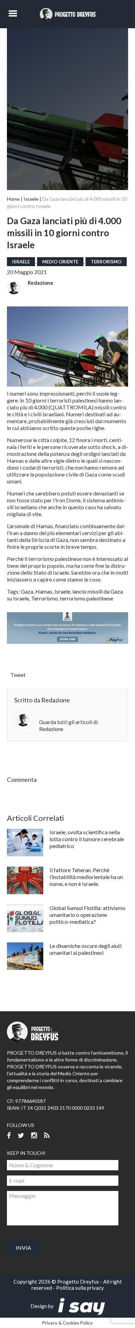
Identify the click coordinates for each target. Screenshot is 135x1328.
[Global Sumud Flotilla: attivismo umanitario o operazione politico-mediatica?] (25, 918)
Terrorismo (106, 261)
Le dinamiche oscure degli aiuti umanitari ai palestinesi (86, 949)
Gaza (27, 591)
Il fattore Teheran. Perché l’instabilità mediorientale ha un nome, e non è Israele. (86, 877)
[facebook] (9, 1135)
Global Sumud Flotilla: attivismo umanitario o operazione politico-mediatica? (87, 914)
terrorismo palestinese (86, 598)
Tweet (18, 674)
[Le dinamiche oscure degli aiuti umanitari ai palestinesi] (25, 956)
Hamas (43, 591)
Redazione (40, 283)
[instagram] (34, 1135)
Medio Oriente (60, 261)
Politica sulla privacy (80, 1288)
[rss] (47, 1135)
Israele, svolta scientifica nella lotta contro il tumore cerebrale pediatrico (87, 839)
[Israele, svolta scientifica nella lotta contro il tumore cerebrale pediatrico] (25, 842)
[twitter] (21, 1135)
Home (13, 199)
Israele (31, 199)
